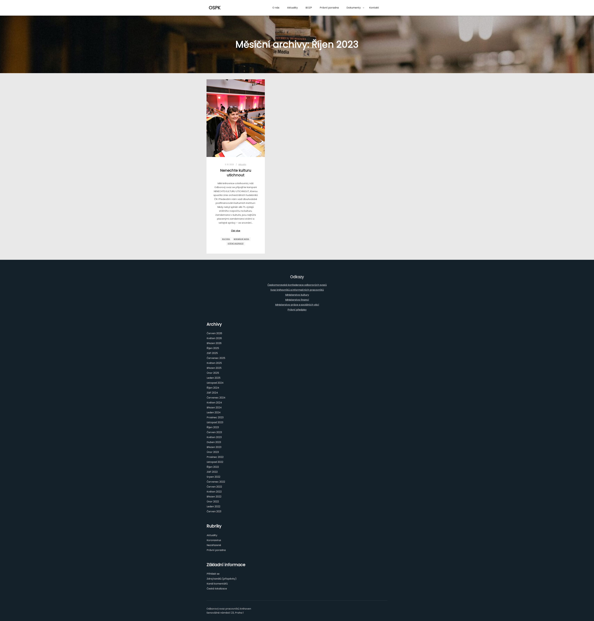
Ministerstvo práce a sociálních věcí (297, 304)
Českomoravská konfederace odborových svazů (297, 285)
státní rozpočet (236, 243)
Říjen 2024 (213, 388)
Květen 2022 (214, 491)
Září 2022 (212, 472)
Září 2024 (212, 392)
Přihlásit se (213, 574)
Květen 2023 (214, 437)
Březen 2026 (214, 343)
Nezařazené (214, 545)
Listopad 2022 (215, 462)
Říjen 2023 (213, 427)
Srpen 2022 (213, 477)
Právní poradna (216, 550)
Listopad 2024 (215, 383)
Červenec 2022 (216, 482)
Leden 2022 (213, 506)
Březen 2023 (214, 447)
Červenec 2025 (216, 358)
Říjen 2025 (213, 348)
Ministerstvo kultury (297, 295)
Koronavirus (214, 540)
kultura (226, 239)
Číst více (235, 230)
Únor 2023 (213, 452)
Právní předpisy (297, 309)
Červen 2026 (214, 333)
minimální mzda (241, 239)
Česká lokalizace (217, 588)
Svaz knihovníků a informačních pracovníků (297, 290)
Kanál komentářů (217, 583)
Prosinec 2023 (215, 417)
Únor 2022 (213, 501)
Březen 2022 (214, 496)
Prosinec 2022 (215, 457)
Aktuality (242, 164)
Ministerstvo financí (297, 300)
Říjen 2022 (213, 467)
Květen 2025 (214, 363)
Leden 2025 (213, 378)
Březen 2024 (214, 407)
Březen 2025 (214, 368)
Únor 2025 (213, 373)
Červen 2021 (214, 511)
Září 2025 (212, 353)
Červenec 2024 (216, 397)
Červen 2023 (214, 432)
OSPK (215, 7)
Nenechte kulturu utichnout (235, 173)
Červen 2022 (214, 486)
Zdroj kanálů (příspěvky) (222, 578)
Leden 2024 (214, 412)
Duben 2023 (214, 442)
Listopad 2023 (215, 422)
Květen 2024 (214, 402)
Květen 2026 (214, 338)
